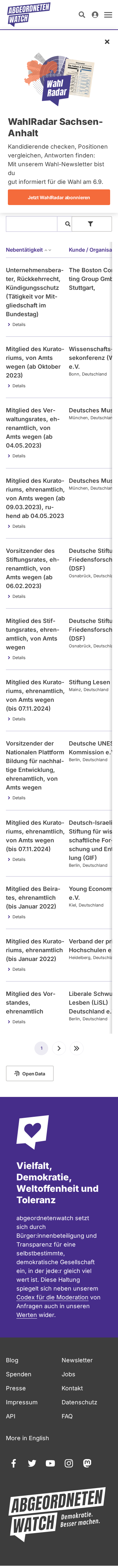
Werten (26, 1314)
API (10, 1416)
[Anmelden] (95, 15)
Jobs (68, 1374)
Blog (12, 1360)
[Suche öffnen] (82, 15)
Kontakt (72, 1388)
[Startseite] (29, 14)
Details (19, 324)
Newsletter (77, 1360)
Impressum (22, 1402)
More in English (27, 1438)
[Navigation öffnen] (108, 15)
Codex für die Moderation (52, 1297)
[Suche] (68, 224)
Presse (16, 1388)
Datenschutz (79, 1402)
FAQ (67, 1416)
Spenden (18, 1374)
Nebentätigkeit (24, 249)
